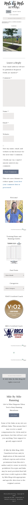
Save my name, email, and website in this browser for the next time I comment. (13, 152)
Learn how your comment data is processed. (12, 184)
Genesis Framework (10, 499)
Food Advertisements (15, 229)
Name (6, 111)
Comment (7, 78)
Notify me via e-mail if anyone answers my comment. (12, 163)
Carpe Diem (18, 497)
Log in (14, 501)
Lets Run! (14, 415)
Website (6, 134)
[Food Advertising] (14, 352)
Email (6, 123)
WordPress (20, 499)
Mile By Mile (14, 5)
